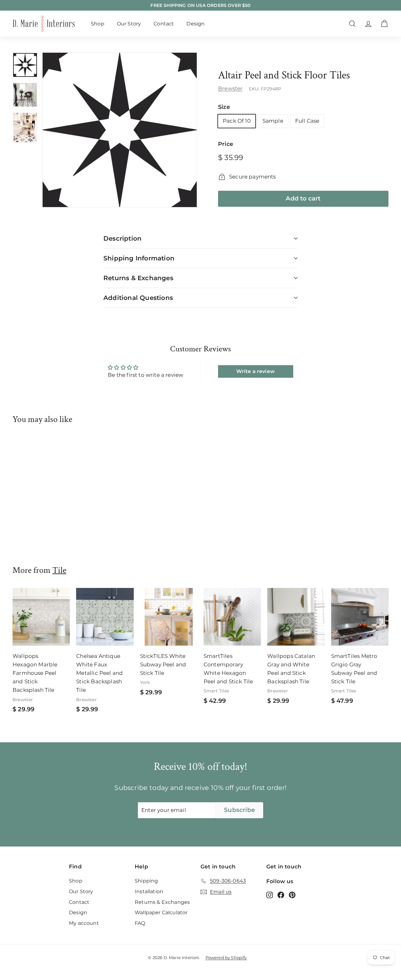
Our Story (129, 24)
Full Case (307, 121)
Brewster (230, 88)
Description (122, 238)
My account (84, 923)
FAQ (140, 923)
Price (225, 144)
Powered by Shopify (226, 957)
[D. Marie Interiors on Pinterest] (292, 895)
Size (224, 107)
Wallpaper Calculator (161, 912)
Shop (97, 24)
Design (195, 24)
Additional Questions (138, 297)
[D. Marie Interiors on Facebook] (281, 895)
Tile (59, 570)
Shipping (146, 881)
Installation (149, 891)
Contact (164, 24)
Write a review (255, 371)
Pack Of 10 (237, 121)
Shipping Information (138, 258)
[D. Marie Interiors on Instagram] (269, 895)
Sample (273, 121)
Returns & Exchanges (138, 278)
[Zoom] (120, 130)
